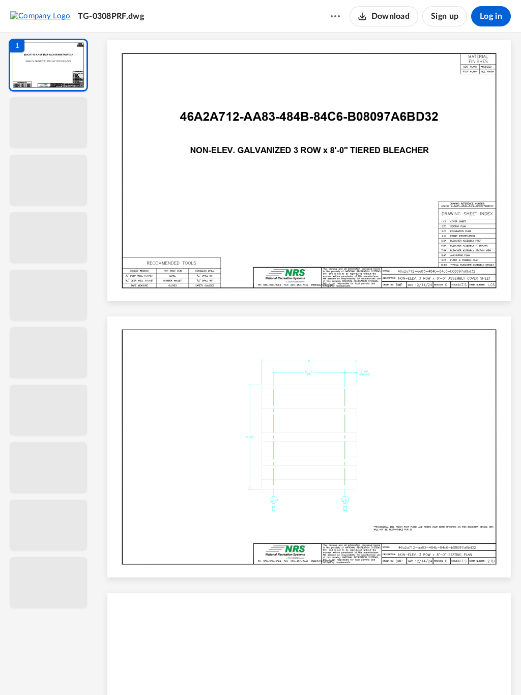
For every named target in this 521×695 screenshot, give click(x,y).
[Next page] (289, 670)
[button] (48, 65)
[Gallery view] (385, 670)
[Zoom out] (310, 670)
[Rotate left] (365, 670)
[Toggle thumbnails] (216, 670)
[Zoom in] (345, 670)
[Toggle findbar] (234, 670)
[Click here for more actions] (335, 16)
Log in (491, 16)
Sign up (444, 16)
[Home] (40, 16)
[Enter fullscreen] (403, 670)
